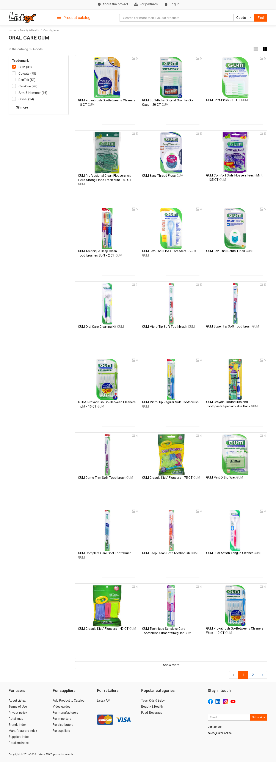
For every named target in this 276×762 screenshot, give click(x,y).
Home (12, 30)
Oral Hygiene (51, 30)
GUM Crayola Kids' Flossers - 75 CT (171, 478)
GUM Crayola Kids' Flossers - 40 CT (107, 629)
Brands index (17, 724)
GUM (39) (25, 67)
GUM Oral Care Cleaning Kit (101, 327)
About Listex (17, 700)
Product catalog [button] (76, 17)
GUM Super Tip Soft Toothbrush (232, 326)
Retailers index (19, 743)
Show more (171, 665)
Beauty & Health (29, 30)
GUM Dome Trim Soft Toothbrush (105, 478)
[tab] (73, 17)
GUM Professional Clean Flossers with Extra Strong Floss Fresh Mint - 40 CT (105, 180)
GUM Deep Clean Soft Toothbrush (170, 553)
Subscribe (258, 717)
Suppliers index (19, 736)
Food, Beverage (151, 712)
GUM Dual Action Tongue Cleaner (233, 553)
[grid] (265, 49)
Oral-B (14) (26, 99)
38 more (22, 107)
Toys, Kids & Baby (153, 700)
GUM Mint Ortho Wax (224, 477)
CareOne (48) (28, 86)
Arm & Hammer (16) (33, 93)
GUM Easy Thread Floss (162, 176)
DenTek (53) (27, 80)
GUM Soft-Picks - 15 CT (227, 100)
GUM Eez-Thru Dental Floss (229, 251)
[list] (256, 49)
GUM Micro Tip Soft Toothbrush (168, 327)
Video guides (61, 706)
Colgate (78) (27, 74)
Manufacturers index (23, 730)
